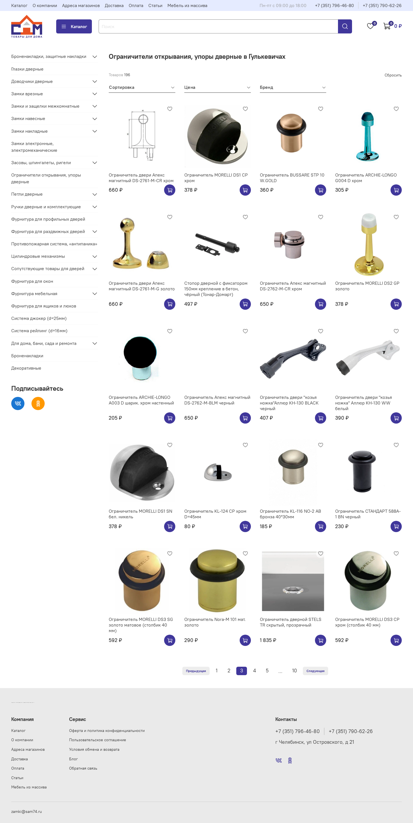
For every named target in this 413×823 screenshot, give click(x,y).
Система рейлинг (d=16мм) (39, 331)
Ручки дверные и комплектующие (46, 206)
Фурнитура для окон (32, 281)
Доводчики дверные (32, 81)
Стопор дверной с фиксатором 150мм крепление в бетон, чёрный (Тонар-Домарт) (216, 288)
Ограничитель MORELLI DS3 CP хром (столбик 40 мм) (367, 622)
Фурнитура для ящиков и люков (43, 306)
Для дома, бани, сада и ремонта (43, 343)
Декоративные (26, 368)
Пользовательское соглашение (97, 739)
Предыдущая (196, 671)
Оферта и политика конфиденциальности (107, 730)
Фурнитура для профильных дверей (48, 219)
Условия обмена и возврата (94, 749)
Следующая (315, 671)
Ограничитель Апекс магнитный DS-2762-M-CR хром (293, 285)
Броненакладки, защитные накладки (48, 56)
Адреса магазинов (81, 5)
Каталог (19, 5)
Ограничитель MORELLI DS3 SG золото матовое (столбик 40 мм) (141, 624)
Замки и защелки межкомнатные (45, 106)
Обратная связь (83, 768)
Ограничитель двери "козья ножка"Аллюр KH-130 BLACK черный (289, 402)
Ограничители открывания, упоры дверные (46, 178)
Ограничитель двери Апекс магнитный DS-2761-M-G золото (142, 285)
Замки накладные (29, 131)
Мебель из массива (187, 5)
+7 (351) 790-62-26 (382, 5)
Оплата (136, 5)
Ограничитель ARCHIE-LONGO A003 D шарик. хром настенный (141, 400)
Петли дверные (27, 194)
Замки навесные (28, 118)
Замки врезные (27, 93)
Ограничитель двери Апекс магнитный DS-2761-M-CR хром (141, 177)
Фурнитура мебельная (34, 293)
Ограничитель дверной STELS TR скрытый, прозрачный (290, 622)
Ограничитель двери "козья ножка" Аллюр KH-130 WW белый (363, 402)
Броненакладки (27, 355)
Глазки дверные (27, 69)
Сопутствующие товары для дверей (47, 269)
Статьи (155, 5)
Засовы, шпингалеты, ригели (41, 162)
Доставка (114, 5)
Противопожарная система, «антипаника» (54, 244)
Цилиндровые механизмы (38, 256)
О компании (45, 5)
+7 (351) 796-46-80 (334, 5)
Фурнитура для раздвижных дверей (48, 231)
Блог (73, 758)
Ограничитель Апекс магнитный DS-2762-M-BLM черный (217, 400)
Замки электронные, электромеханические (34, 147)
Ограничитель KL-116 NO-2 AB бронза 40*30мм (290, 513)
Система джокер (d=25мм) (39, 318)
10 (294, 671)
